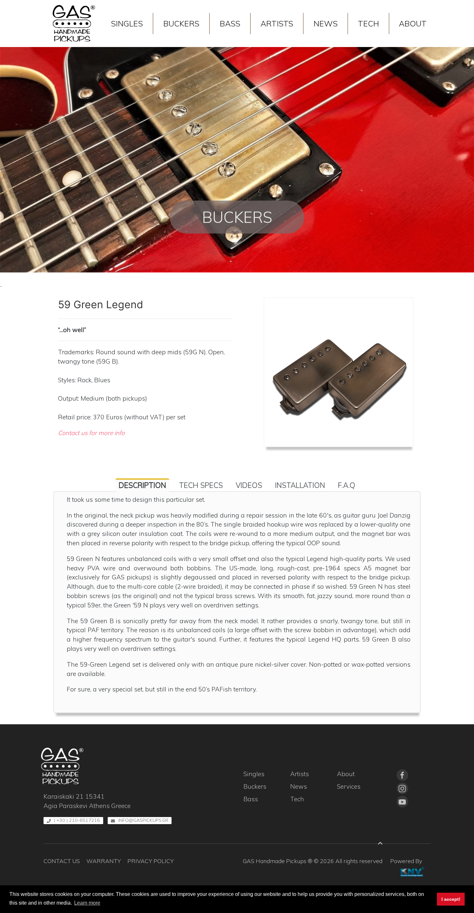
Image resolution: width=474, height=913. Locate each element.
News (298, 786)
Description (142, 485)
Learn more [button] (87, 903)
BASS (230, 23)
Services (348, 786)
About (346, 774)
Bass (250, 799)
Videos (249, 485)
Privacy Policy (150, 860)
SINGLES (127, 23)
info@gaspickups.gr (143, 820)
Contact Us (62, 860)
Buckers (254, 786)
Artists (299, 774)
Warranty (103, 860)
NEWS (325, 23)
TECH (368, 23)
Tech (297, 799)
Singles (253, 774)
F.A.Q (346, 485)
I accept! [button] (450, 899)
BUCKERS (181, 23)
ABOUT (413, 23)
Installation (300, 485)
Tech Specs (201, 485)
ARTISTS (277, 23)
